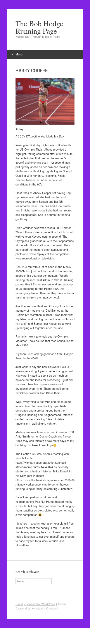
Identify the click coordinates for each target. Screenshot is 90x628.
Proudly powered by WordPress (35, 604)
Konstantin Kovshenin (45, 608)
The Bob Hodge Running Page (39, 27)
